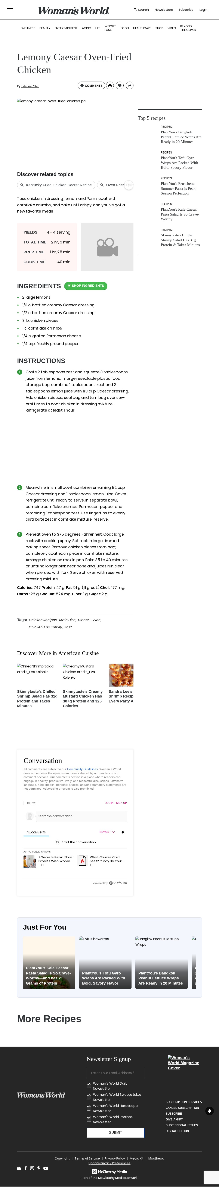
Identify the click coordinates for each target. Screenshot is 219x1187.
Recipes (166, 127)
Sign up (121, 802)
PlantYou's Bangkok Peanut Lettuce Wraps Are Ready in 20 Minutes (181, 137)
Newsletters (164, 10)
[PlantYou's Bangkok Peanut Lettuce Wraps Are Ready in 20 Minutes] (148, 134)
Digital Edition (177, 1131)
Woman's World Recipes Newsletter (113, 1119)
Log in (109, 802)
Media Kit (137, 1158)
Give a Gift (174, 1119)
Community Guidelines (82, 769)
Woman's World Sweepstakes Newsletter (117, 1097)
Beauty (45, 28)
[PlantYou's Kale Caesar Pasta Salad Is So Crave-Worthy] (148, 212)
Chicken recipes (43, 619)
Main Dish (67, 619)
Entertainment (66, 28)
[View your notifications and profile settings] (122, 832)
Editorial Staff (30, 86)
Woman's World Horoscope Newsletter (115, 1108)
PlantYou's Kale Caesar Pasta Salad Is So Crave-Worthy (180, 214)
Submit (115, 1132)
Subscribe (186, 10)
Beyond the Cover (188, 28)
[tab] (36, 832)
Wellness (28, 28)
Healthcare (142, 28)
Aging (86, 28)
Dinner (83, 619)
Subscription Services (184, 1102)
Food (125, 28)
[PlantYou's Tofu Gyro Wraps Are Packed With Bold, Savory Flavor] (148, 160)
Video (171, 28)
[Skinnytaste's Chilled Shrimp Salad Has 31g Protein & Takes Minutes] (148, 237)
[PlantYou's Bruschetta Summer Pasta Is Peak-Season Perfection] (148, 186)
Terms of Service (87, 1158)
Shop (159, 28)
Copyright (62, 1158)
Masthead (156, 1158)
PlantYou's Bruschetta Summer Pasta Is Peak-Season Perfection (179, 188)
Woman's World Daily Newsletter (110, 1086)
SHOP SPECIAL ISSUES (182, 1125)
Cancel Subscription (182, 1107)
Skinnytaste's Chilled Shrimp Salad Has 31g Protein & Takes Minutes (180, 240)
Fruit (68, 627)
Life (97, 28)
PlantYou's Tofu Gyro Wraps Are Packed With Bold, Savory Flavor (179, 163)
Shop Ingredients (88, 285)
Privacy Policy (115, 1158)
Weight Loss (110, 28)
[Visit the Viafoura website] (118, 883)
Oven (96, 619)
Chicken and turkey (45, 627)
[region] (75, 843)
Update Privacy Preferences (109, 1163)
